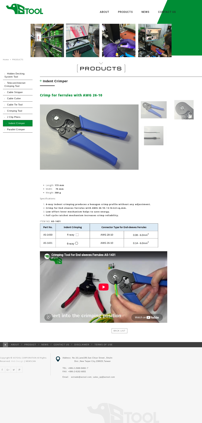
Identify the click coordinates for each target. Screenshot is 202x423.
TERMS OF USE (103, 344)
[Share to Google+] (8, 370)
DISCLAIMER (81, 344)
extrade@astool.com (81, 377)
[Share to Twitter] (14, 370)
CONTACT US (167, 11)
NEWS (145, 11)
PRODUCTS (125, 11)
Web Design (17, 361)
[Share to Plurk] (19, 370)
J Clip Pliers (14, 117)
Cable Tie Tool (15, 104)
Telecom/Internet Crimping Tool (14, 84)
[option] (89, 137)
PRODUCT (30, 344)
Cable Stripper (15, 92)
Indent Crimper (17, 123)
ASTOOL (24, 9)
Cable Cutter (14, 98)
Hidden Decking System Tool (14, 75)
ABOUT (104, 11)
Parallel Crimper (16, 129)
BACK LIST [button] (119, 331)
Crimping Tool (14, 111)
